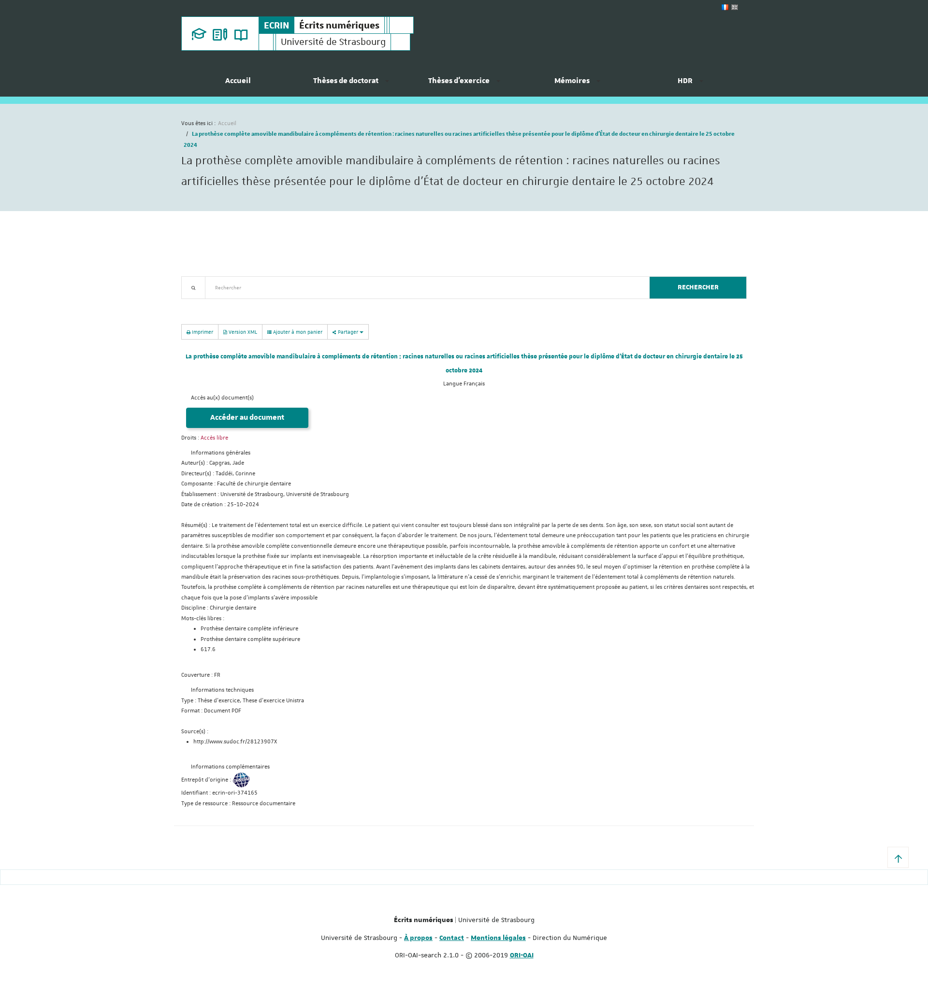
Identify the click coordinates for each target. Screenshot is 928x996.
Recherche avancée (206, 304)
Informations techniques (222, 690)
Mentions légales (498, 938)
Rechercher (698, 287)
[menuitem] (237, 84)
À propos (418, 938)
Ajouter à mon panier (297, 331)
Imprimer (201, 331)
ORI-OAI (522, 955)
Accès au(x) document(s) (222, 397)
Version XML (242, 331)
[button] (898, 857)
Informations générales (220, 452)
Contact (451, 938)
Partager (348, 331)
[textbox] (423, 288)
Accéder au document (247, 417)
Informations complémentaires (230, 766)
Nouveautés (249, 304)
